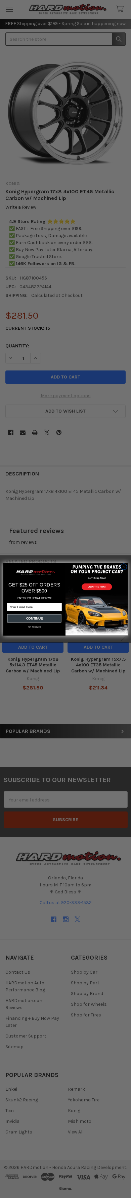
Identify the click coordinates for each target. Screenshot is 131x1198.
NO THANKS (34, 627)
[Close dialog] (124, 566)
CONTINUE (34, 618)
